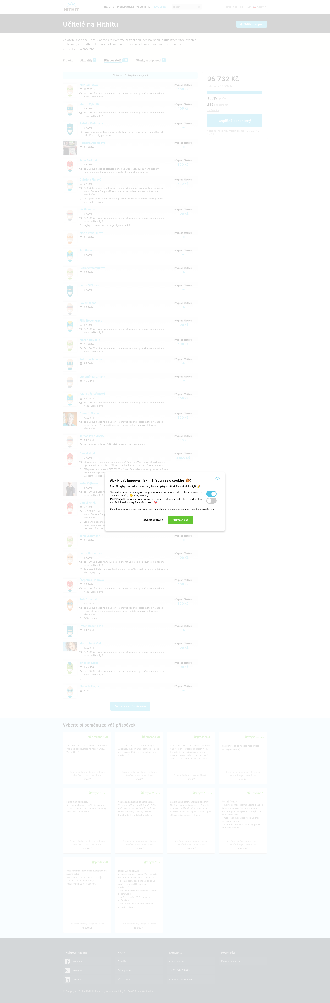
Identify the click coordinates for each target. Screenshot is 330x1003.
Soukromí (165, 509)
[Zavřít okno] (217, 479)
